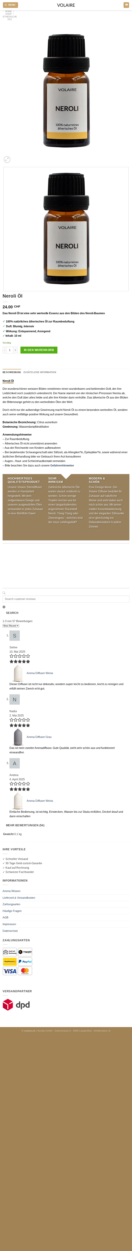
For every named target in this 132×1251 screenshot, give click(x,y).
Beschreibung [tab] (12, 372)
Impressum (9, 924)
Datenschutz (10, 930)
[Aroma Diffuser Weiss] (18, 673)
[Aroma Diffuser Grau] (18, 736)
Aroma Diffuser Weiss (40, 673)
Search (12, 612)
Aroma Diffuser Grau (39, 736)
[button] (10, 5)
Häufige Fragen (12, 911)
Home (8, 11)
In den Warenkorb (39, 350)
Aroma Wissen (11, 891)
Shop (8, 14)
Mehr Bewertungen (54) (25, 825)
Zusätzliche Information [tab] (39, 372)
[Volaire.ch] (66, 5)
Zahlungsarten (11, 904)
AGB (5, 917)
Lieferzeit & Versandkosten (19, 897)
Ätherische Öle (10, 18)
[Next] (15, 157)
